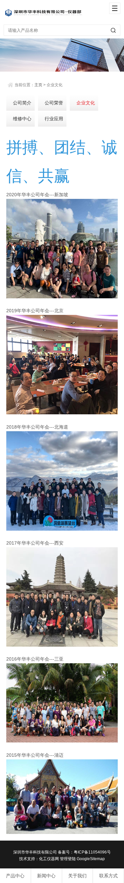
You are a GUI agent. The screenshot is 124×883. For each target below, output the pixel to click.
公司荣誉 (54, 102)
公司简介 (22, 102)
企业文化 (85, 102)
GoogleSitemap (91, 858)
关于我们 (77, 875)
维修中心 (22, 118)
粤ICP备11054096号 (92, 852)
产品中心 (15, 875)
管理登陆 (68, 858)
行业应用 (54, 118)
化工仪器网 (49, 858)
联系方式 (108, 875)
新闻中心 (46, 875)
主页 (38, 85)
